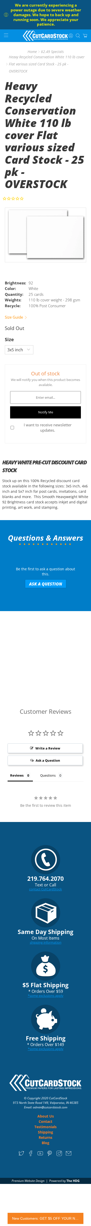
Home (32, 51)
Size (9, 339)
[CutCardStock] (45, 36)
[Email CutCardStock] (68, 1155)
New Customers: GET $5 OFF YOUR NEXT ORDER (45, 1218)
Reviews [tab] (17, 775)
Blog (45, 1142)
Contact (45, 1121)
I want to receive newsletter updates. (48, 427)
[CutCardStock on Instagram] (59, 1155)
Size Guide (14, 317)
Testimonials (45, 1126)
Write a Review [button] (47, 748)
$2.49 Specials (52, 51)
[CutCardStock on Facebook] (31, 1155)
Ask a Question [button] (48, 760)
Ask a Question (45, 584)
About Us (45, 1116)
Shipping (45, 1132)
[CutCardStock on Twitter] (21, 1155)
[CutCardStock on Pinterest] (50, 1155)
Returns (45, 1137)
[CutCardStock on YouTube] (40, 1155)
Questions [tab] (48, 775)
